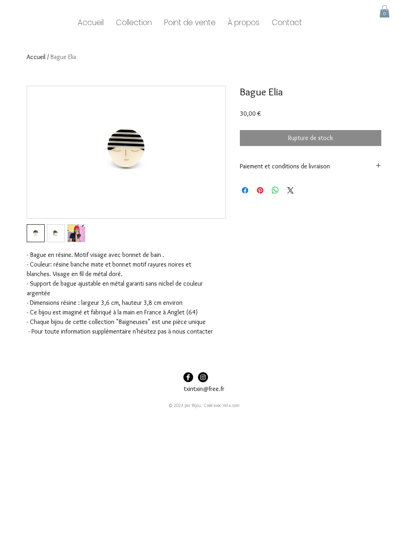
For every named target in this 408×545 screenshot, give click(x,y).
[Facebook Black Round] (188, 377)
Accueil (36, 57)
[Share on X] (290, 190)
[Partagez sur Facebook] (245, 190)
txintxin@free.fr (204, 389)
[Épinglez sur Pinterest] (260, 190)
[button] (384, 11)
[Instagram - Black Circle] (203, 377)
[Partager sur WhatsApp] (275, 190)
